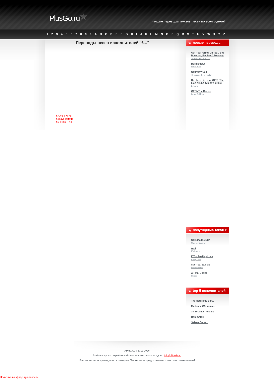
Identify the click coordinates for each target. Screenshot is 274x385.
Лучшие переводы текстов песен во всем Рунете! (188, 21)
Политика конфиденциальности (19, 377)
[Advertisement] (115, 77)
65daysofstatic (64, 118)
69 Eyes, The (64, 121)
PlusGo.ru (64, 18)
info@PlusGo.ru (172, 355)
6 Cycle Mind (63, 115)
